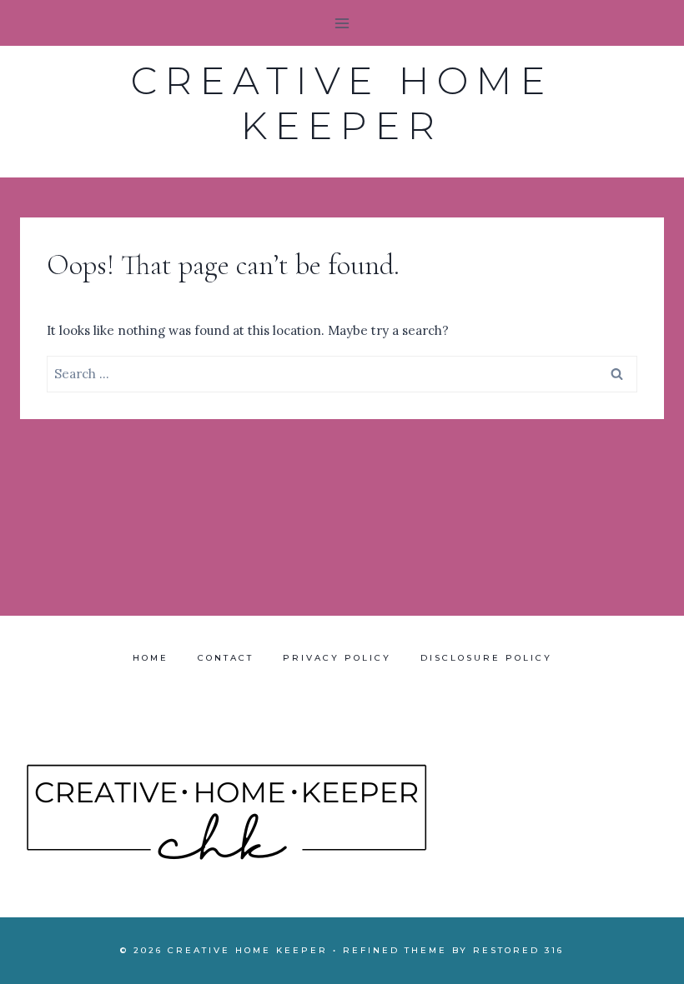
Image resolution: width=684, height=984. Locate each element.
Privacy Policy (337, 657)
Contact (226, 657)
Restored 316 (518, 950)
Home (150, 657)
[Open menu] (342, 23)
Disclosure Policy (486, 657)
